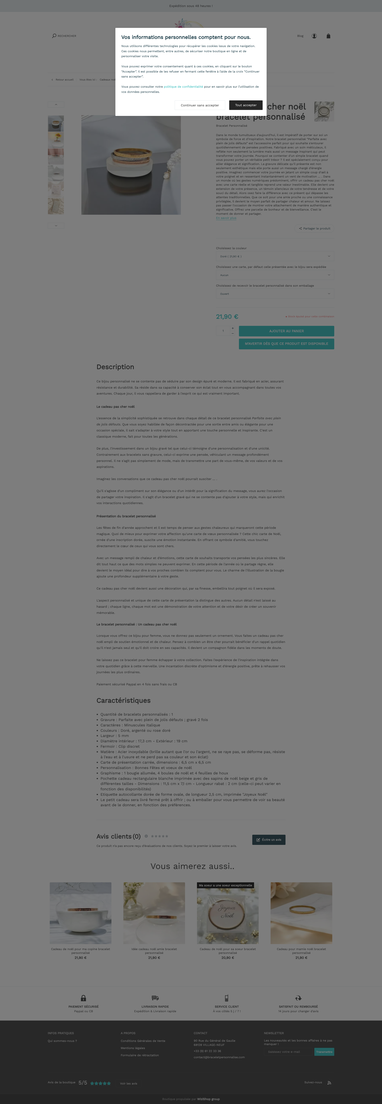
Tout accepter (246, 105)
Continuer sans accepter (200, 105)
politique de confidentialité (183, 86)
